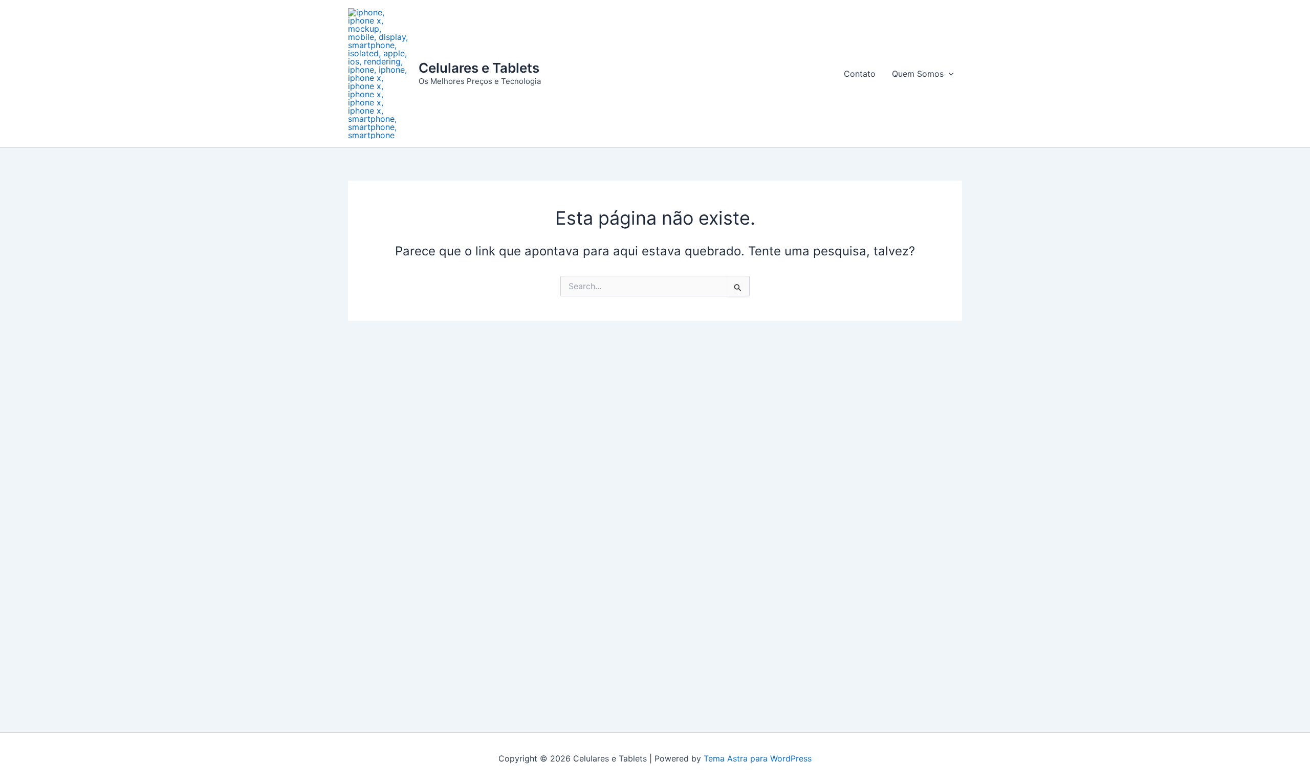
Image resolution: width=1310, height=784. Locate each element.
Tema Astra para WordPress (758, 758)
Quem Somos (918, 74)
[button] (949, 73)
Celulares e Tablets (479, 68)
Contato (860, 74)
